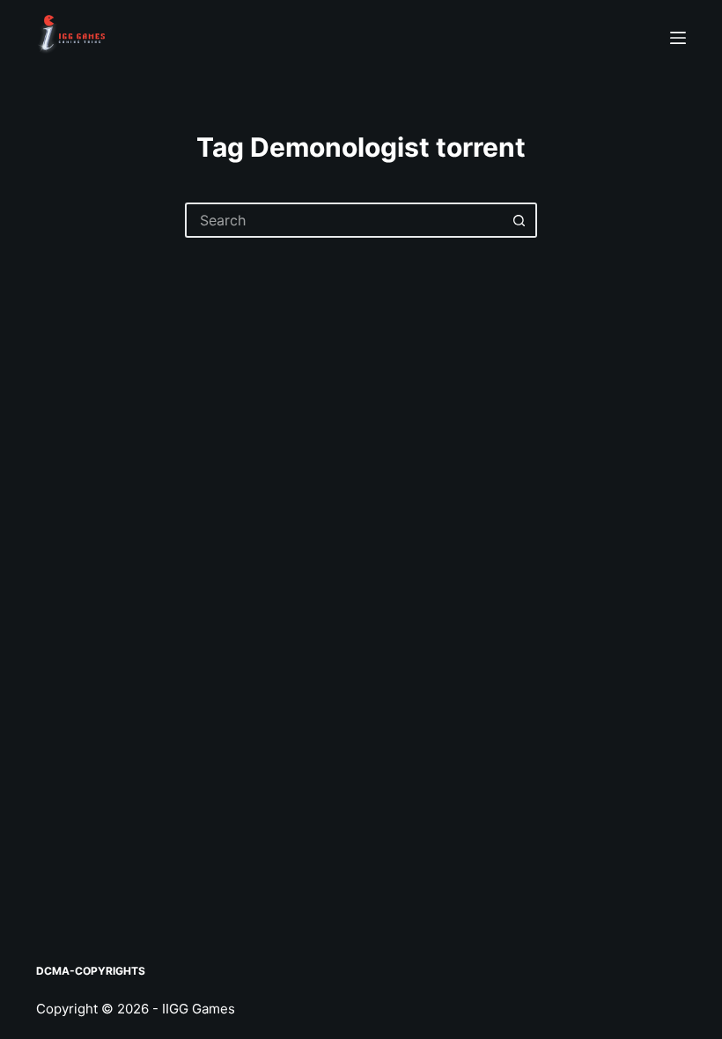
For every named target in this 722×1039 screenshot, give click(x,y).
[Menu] (678, 38)
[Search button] (519, 220)
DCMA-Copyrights (90, 970)
